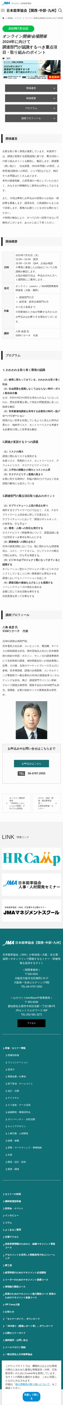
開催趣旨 (31, 88)
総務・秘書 (13, 1140)
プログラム (31, 108)
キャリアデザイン (17, 1126)
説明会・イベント (14, 1208)
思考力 (11, 1069)
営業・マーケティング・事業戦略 (25, 1147)
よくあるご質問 (13, 1229)
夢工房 (8, 1265)
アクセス (31, 1023)
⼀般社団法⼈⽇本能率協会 (18, 1354)
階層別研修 (13, 1055)
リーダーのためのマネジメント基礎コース (26, 1279)
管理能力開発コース (15, 1286)
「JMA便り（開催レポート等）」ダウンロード (29, 1326)
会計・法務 (13, 1091)
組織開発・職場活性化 (19, 1112)
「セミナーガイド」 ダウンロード (22, 1318)
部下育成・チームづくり (20, 1083)
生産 (10, 1154)
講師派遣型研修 (13, 1201)
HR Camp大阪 (12, 1304)
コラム (8, 1222)
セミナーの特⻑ (13, 1194)
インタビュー (12, 1215)
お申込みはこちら (31, 763)
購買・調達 (13, 1169)
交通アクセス (12, 1237)
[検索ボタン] (60, 10)
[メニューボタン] (3, 10)
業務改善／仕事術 (17, 1076)
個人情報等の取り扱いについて (32, 1384)
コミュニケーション (18, 1062)
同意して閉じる (31, 1396)
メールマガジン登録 (15, 1347)
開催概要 (31, 98)
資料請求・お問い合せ (16, 1340)
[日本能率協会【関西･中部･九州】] (31, 10)
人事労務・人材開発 (18, 1133)
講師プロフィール (31, 118)
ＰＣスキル (13, 1098)
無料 (8, 58)
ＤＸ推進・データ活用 (19, 1105)
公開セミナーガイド (15, 1333)
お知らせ (9, 1311)
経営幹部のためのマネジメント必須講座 (25, 1272)
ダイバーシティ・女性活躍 (21, 1119)
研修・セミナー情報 (15, 1048)
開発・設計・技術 (17, 1162)
